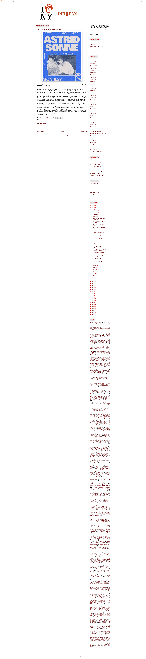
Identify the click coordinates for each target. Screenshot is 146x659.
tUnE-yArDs (98, 621)
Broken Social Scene (103, 369)
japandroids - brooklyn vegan (96, 175)
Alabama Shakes (93, 328)
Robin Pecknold (99, 548)
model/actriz (92, 507)
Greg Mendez (92, 433)
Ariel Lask (102, 341)
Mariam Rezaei (100, 495)
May (94, 271)
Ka (96, 468)
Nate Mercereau (95, 514)
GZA (97, 435)
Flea (99, 420)
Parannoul (94, 526)
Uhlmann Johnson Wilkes (103, 625)
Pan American (98, 525)
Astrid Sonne (44, 119)
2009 (93, 308)
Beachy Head (99, 351)
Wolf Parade (94, 640)
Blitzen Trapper (104, 362)
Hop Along (97, 439)
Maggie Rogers (95, 494)
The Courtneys (101, 589)
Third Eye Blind (97, 614)
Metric (91, 502)
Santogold (98, 555)
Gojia (97, 430)
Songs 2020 (93, 79)
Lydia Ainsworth (97, 490)
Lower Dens (97, 489)
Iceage (106, 443)
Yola (99, 644)
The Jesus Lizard (103, 595)
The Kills (95, 596)
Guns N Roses (92, 435)
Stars (109, 575)
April (94, 273)
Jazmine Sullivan (98, 454)
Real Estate (101, 541)
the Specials (106, 608)
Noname (92, 520)
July (94, 267)
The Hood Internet (101, 594)
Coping (93, 389)
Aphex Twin (92, 340)
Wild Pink (92, 638)
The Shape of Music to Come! (96, 46)
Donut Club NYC (93, 51)
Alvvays (100, 331)
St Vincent (104, 575)
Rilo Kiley (100, 547)
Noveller (93, 521)
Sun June (106, 578)
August (94, 265)
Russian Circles (107, 552)
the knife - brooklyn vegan (96, 162)
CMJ (91, 386)
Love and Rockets (102, 488)
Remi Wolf (96, 544)
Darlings (92, 394)
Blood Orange (103, 363)
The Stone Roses (93, 609)
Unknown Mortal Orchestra (96, 626)
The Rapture (99, 606)
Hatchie (91, 436)
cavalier (102, 377)
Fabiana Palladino (106, 415)
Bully (95, 372)
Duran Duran (106, 409)
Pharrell (107, 530)
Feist (93, 417)
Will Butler (98, 638)
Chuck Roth (102, 384)
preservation (101, 536)
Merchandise (106, 501)
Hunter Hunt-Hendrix (104, 442)
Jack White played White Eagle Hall (98, 253)
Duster (91, 410)
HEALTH (106, 436)
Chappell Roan (105, 378)
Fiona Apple (98, 418)
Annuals (107, 337)
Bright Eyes (94, 369)
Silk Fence (104, 562)
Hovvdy (104, 441)
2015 (93, 297)
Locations (101, 487)
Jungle (97, 467)
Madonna (107, 492)
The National (93, 602)
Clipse (98, 385)
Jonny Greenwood (93, 461)
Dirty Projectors (106, 403)
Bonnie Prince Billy (101, 365)
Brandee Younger (95, 367)
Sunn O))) (100, 580)
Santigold (92, 555)
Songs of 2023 (93, 65)
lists (91, 485)
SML (96, 567)
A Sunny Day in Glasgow (101, 323)
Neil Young (102, 514)
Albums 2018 (93, 86)
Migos (107, 502)
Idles (91, 444)
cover (102, 390)
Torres (99, 620)
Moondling (106, 508)
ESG (95, 414)
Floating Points (99, 421)
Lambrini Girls (102, 478)
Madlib (91, 492)
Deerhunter (107, 399)
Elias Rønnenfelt (94, 411)
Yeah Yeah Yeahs (98, 643)
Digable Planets (97, 402)
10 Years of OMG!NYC (95, 149)
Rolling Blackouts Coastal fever (97, 550)
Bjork (99, 359)
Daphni (102, 393)
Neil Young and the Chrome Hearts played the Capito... (99, 225)
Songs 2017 (93, 93)
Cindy (107, 384)
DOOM (99, 407)
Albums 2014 (93, 104)
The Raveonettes (105, 606)
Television (95, 583)
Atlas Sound (105, 343)
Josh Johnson (93, 462)
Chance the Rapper (97, 378)
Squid (99, 575)
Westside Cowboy (95, 634)
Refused (103, 542)
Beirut (109, 351)
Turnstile (105, 621)
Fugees (107, 427)
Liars (102, 482)
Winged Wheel (103, 639)
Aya (103, 346)
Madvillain (92, 493)
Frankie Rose (103, 424)
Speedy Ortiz (101, 571)
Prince (91, 537)
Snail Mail (101, 567)
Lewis (97, 482)
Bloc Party (92, 363)
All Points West (104, 330)
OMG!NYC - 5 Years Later (96, 151)
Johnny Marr (94, 460)
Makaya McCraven (104, 494)
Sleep (102, 565)
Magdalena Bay (98, 493)
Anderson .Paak (99, 334)
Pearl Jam (104, 528)
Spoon (100, 574)
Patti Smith (92, 528)
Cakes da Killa (92, 373)
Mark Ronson (106, 495)
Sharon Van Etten (94, 561)
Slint (92, 566)
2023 (93, 281)
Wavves (93, 632)
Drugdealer (92, 409)
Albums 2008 (93, 129)
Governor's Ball (106, 430)
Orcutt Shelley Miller (105, 522)
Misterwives (103, 505)
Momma (100, 508)
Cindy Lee (92, 385)
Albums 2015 (93, 99)
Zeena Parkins (97, 645)
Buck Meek (107, 370)
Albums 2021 (93, 72)
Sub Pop (92, 577)
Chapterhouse (92, 379)
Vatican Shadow (101, 627)
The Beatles (103, 586)
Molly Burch (94, 508)
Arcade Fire (102, 340)
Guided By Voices (105, 434)
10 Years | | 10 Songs (95, 147)
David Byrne (105, 395)
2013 (93, 300)
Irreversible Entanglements (101, 446)
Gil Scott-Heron (107, 428)
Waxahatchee (99, 632)
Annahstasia (98, 337)
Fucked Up (100, 427)
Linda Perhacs (101, 483)
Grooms (93, 434)
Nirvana (98, 519)
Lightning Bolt (93, 483)
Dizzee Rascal (99, 404)
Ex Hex (106, 414)
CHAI (91, 378)
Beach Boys (101, 349)
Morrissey (99, 509)
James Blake (97, 448)
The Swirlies (107, 609)
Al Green (106, 327)
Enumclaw (102, 412)
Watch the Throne (106, 631)
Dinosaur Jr (97, 403)
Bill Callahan (96, 357)
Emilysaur (92, 185)
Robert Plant (92, 548)
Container (108, 387)
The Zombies (102, 613)
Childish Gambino (94, 382)
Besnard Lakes (95, 353)
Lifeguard (106, 482)
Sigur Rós (99, 562)
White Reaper (93, 637)
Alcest (93, 329)
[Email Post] (53, 117)
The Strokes (101, 609)
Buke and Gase (100, 371)
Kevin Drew (104, 473)
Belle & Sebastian (95, 352)
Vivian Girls (93, 631)
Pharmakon (94, 530)
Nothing (97, 520)
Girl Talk (93, 429)
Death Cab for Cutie (98, 398)
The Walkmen (101, 610)
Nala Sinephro (101, 513)
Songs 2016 (93, 97)
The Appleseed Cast (106, 584)
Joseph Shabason (105, 461)
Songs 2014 (93, 106)
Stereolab (93, 576)
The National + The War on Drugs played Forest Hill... (99, 239)
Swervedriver (97, 581)
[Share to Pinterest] (62, 118)
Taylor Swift (98, 582)
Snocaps (106, 567)
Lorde (106, 487)
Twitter (91, 42)
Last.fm (92, 48)
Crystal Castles (95, 391)
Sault (98, 556)
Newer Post (40, 131)
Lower (91, 489)
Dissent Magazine (94, 183)
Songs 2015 (93, 102)
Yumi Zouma (103, 644)
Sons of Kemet (93, 571)
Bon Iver (92, 365)
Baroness (107, 347)
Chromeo (96, 384)
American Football (102, 333)
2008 (93, 310)
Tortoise (104, 620)
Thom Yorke (93, 615)
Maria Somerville (93, 495)
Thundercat (101, 615)
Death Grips (100, 399)
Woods (99, 640)
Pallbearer (92, 525)
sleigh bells (107, 565)
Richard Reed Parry (104, 546)
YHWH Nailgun (106, 643)
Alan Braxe (100, 328)
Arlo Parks (94, 342)
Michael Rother (102, 502)
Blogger (80, 656)
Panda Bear (106, 525)
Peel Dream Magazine (99, 529)
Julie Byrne (98, 466)
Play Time (98, 533)
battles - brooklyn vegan (95, 159)
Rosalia (91, 552)
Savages (102, 556)
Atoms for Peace (94, 344)
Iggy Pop (95, 444)
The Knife (100, 596)
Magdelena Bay (107, 493)
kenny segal (98, 473)
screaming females (98, 558)
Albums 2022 (93, 68)
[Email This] (56, 118)
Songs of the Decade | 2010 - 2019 (98, 133)
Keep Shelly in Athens (95, 471)
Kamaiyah (102, 468)
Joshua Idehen (103, 462)
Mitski (108, 505)
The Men (92, 599)
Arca (98, 340)
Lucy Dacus (105, 489)
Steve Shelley (100, 576)
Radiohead (93, 540)
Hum (98, 442)
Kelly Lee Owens (99, 472)
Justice (104, 467)
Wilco (107, 637)
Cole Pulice (106, 386)
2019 (93, 289)
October (95, 214)
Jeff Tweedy (105, 455)
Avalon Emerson (98, 346)
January (95, 279)
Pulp (105, 537)
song (92, 570)
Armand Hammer (101, 342)
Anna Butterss (100, 336)
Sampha (96, 554)
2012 (93, 302)
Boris (96, 366)
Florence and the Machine (101, 422)
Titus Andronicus (99, 617)
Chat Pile (99, 379)
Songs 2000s (93, 138)
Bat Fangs (100, 348)
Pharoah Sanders (101, 530)
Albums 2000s (93, 135)
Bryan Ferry (102, 370)
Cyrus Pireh (104, 392)
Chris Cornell (94, 383)
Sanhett (101, 554)
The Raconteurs (105, 604)
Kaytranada (106, 469)
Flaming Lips (93, 420)
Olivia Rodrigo (105, 521)
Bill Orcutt (104, 357)
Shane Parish (105, 560)
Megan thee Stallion (98, 501)
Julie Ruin (104, 466)
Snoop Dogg (92, 568)
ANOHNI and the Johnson (99, 339)
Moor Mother (93, 509)
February (95, 277)
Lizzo (96, 487)
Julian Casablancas (99, 465)
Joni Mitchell (106, 460)
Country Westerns (106, 389)
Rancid (91, 541)
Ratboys (95, 541)
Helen (99, 437)
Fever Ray (97, 417)
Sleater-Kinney (95, 565)
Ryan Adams (94, 553)
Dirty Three (94, 404)
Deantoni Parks (102, 397)
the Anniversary (98, 584)
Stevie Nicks (106, 576)
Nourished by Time (105, 520)
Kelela (104, 470)
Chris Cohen (107, 382)
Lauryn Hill (95, 479)
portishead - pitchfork (95, 173)
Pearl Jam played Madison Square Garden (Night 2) (98, 256)
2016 (93, 295)
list (106, 483)
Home (62, 131)
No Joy (107, 519)
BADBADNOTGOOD (95, 347)
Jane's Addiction (96, 450)
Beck (104, 351)
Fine (93, 418)
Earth (98, 410)
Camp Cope (99, 373)
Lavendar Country (102, 479)
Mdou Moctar (105, 500)
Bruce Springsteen (94, 370)
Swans (105, 580)
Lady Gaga (97, 478)
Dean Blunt (108, 396)
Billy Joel (107, 358)
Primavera (106, 536)
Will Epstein (104, 638)
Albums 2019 (93, 81)
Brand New (107, 366)
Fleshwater (92, 421)
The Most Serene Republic (103, 601)
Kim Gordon (101, 474)
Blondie (97, 363)
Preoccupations (93, 536)
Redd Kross (98, 542)
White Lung (105, 635)
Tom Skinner (100, 619)
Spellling (107, 571)
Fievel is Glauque (106, 417)
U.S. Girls (92, 625)
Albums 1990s (93, 140)
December (95, 210)
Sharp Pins (102, 561)
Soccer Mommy (99, 568)
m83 (107, 490)
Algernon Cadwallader (94, 330)
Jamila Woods (103, 449)
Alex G (106, 329)
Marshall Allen (93, 496)
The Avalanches (95, 586)
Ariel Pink (108, 341)
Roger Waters (98, 549)
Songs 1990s (93, 142)
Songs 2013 (93, 111)
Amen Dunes (92, 333)
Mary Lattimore (101, 496)
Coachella (95, 386)
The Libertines (96, 597)
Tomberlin (92, 620)
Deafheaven (100, 396)
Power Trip (105, 535)
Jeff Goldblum (104, 454)
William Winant (97, 639)
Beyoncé (92, 354)
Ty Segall (97, 623)
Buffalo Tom (94, 371)
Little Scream (97, 485)
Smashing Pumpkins (104, 566)
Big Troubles (105, 356)
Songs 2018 (93, 88)
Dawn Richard (93, 396)
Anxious (107, 339)
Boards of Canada (98, 364)
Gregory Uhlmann (100, 433)
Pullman (100, 537)
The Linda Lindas (104, 597)
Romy (107, 550)
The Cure (108, 589)
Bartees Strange (93, 348)
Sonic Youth (106, 570)
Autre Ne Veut (103, 344)
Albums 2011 (93, 117)
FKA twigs (105, 418)
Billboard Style (101, 358)
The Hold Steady (93, 594)
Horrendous (100, 440)
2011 (93, 304)
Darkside (106, 393)
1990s (91, 322)
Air (101, 327)
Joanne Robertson (99, 459)
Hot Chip (105, 440)
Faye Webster (99, 416)
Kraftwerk (103, 475)
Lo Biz (91, 190)
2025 (93, 207)
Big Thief (98, 356)
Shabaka (98, 559)
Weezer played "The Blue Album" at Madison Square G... (99, 246)
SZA (104, 581)
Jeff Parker (98, 455)
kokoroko (98, 475)
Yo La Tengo (93, 644)
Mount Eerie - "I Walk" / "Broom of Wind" (98, 262)
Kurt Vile (98, 476)
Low (107, 488)
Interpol (100, 444)
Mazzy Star (98, 500)
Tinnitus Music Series (106, 616)
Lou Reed (95, 488)
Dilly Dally (104, 402)
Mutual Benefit (103, 512)
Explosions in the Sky (95, 415)
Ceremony (107, 377)
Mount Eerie (105, 509)
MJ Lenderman (103, 506)
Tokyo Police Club (93, 619)
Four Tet (103, 423)
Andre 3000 (107, 334)
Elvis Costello (106, 411)
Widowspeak (100, 637)
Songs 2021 (93, 74)
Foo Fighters (96, 423)
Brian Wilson (107, 367)
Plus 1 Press (93, 194)
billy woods (92, 359)
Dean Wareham (94, 397)
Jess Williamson (93, 456)
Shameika (94, 560)
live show (106, 485)
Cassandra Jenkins (94, 377)
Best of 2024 (93, 61)
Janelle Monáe (105, 450)
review (92, 546)
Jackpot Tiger (104, 447)
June (94, 269)
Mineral (91, 505)
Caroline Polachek (94, 376)
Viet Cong (104, 628)
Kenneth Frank (93, 188)
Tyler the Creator (104, 623)
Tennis (100, 583)
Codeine (101, 386)
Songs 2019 (93, 84)
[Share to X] (59, 118)
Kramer (107, 475)
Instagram (92, 44)
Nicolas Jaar (97, 518)
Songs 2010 (93, 124)
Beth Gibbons (105, 353)
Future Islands (93, 428)
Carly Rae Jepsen (98, 374)
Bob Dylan (106, 364)
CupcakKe (94, 392)
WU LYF (105, 640)
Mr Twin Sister (105, 510)
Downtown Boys (104, 407)
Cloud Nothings (104, 385)
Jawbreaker (106, 453)
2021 (93, 285)
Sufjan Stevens (106, 577)
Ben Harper (103, 352)
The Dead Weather (101, 590)
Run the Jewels (98, 552)
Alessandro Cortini (100, 329)
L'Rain (91, 478)
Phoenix (108, 531)
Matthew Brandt (100, 499)
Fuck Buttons (93, 427)
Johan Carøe (107, 459)
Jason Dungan (99, 453)
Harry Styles (106, 435)
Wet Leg (103, 634)
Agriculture (96, 327)
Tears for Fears (104, 582)
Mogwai (108, 507)
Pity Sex (94, 532)
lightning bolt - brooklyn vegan (96, 168)
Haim (101, 435)
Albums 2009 (93, 126)
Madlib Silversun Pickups (99, 492)
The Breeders (104, 587)
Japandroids (100, 452)
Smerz (91, 567)
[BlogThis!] (57, 118)
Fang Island (94, 416)
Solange (106, 568)
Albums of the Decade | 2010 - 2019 (98, 131)
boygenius (101, 366)
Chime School (101, 382)
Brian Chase (101, 367)
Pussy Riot (99, 538)
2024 (93, 209)
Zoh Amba (104, 645)
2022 (93, 283)
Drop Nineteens (105, 408)
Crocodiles (107, 390)
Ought (100, 523)
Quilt (107, 538)
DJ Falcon (105, 404)
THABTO (105, 583)
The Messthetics (101, 598)
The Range (92, 606)
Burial (99, 372)
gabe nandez (100, 428)
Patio (107, 526)
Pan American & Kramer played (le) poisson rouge (99, 236)
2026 (93, 205)
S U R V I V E (102, 553)
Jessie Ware (102, 456)
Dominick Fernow (93, 407)
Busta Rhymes (106, 372)
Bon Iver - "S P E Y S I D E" (99, 230)
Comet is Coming (100, 387)
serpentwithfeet (106, 558)
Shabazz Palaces (106, 559)
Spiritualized (94, 574)
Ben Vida (108, 352)
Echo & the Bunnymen (105, 410)
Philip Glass (92, 531)
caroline (106, 374)
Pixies (99, 532)
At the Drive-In (98, 343)
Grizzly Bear (107, 433)
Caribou (104, 373)
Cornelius (98, 389)
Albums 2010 (93, 122)
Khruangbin (96, 474)
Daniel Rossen (96, 393)
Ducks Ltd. (99, 409)
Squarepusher (93, 575)
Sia (94, 562)
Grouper (98, 434)
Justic (101, 467)
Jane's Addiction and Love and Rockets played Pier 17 (99, 250)
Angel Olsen (101, 335)
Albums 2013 (93, 108)
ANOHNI (91, 339)
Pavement (98, 528)
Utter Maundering (94, 197)
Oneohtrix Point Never (95, 522)
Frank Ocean (96, 424)
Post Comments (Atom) (65, 135)
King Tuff (108, 474)
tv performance (102, 622)
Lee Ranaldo (103, 480)
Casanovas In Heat (104, 376)
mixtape (94, 506)
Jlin (103, 457)
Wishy (109, 639)
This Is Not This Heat (105, 614)
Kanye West (100, 469)
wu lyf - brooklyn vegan (95, 164)
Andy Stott (94, 335)
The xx (96, 613)
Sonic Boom (100, 570)
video (97, 628)
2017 (93, 293)
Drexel (99, 408)
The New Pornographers (102, 602)
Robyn (104, 548)
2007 (93, 312)
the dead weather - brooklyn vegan (97, 171)
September (95, 216)
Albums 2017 (93, 90)
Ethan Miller (100, 414)
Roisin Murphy (105, 549)
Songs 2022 (93, 70)
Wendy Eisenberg (100, 633)
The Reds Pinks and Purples (97, 607)
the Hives (106, 593)
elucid (100, 411)
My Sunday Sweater (94, 192)
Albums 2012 (93, 113)
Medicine (91, 501)
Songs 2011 (92, 120)
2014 (93, 298)
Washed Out (99, 631)
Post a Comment (43, 126)
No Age (102, 519)
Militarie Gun (105, 503)
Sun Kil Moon (93, 580)
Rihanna (95, 547)
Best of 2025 (93, 59)
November (95, 212)
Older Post (84, 131)
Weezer (93, 633)
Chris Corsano (101, 383)
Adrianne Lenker (95, 325)
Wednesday (107, 632)
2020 (93, 287)
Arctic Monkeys (96, 341)
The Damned (94, 590)
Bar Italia (102, 347)
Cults (109, 391)
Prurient (95, 537)
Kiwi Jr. (93, 475)
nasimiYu (108, 513)
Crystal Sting (103, 391)
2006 (93, 314)
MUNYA (96, 512)
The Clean (104, 588)
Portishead (97, 535)
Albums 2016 (93, 95)
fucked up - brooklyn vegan (96, 166)
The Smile (100, 608)
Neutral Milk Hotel (102, 516)
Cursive (99, 392)
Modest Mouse (101, 507)
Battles (105, 348)
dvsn (95, 410)
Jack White (97, 447)
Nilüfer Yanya (103, 518)
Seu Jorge (92, 559)
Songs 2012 (93, 115)
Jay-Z (91, 454)
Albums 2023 (93, 63)
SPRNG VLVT (106, 574)
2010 (93, 306)
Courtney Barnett (95, 390)
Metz (95, 502)
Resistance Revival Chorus (104, 544)
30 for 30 (92, 144)
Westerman (107, 633)
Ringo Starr (105, 547)
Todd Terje (106, 617)
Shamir (99, 560)
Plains (104, 532)
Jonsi (99, 461)
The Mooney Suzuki (102, 600)
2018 (93, 291)
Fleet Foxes (105, 420)
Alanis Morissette (107, 328)
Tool (96, 620)
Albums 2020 (93, 77)
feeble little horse (107, 416)
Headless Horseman (98, 436)
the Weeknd (100, 612)
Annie (103, 337)
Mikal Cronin (97, 503)
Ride (91, 547)
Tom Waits (107, 619)
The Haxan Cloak (99, 593)
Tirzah (92, 617)
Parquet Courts (101, 526)
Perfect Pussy (107, 529)
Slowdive (97, 566)
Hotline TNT (98, 441)
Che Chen (106, 379)
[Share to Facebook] (60, 118)
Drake (95, 408)
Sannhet (106, 554)
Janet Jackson (93, 452)
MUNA (91, 512)
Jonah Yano (101, 460)
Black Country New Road (100, 360)
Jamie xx (97, 449)
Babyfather (108, 346)
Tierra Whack (97, 616)
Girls (97, 429)
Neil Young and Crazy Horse (100, 515)
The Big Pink (97, 587)
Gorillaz (100, 430)
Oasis (98, 521)
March (94, 275)
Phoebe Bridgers (100, 531)
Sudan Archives (98, 577)
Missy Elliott (96, 505)
